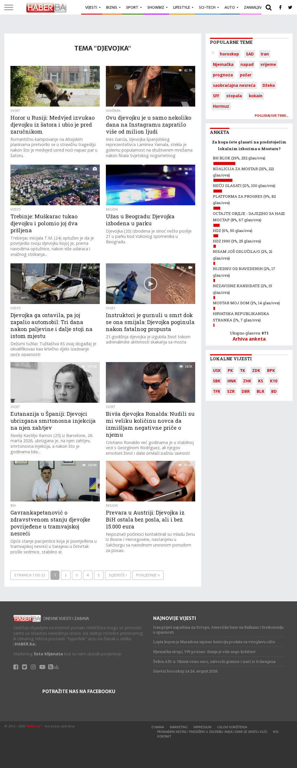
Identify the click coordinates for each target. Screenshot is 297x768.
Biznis (111, 7)
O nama (157, 727)
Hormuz (221, 106)
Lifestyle (181, 7)
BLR (260, 391)
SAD (250, 54)
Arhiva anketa (249, 339)
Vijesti (91, 7)
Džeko (268, 85)
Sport (132, 7)
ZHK (247, 381)
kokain (255, 95)
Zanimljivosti (257, 7)
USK (217, 370)
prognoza (223, 75)
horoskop (229, 54)
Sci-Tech (207, 7)
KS (260, 381)
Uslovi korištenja (232, 727)
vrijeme (268, 64)
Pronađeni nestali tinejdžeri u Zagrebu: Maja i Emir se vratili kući (212, 731)
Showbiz (155, 7)
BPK (271, 370)
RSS (275, 731)
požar (245, 75)
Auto (229, 7)
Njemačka (223, 64)
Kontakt (164, 736)
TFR (216, 391)
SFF (216, 95)
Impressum (202, 727)
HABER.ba (25, 644)
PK (230, 370)
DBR (246, 391)
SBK (216, 381)
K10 (273, 381)
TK (242, 370)
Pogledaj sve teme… (271, 115)
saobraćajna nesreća (234, 85)
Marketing (179, 727)
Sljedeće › (118, 575)
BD (274, 391)
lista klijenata (48, 654)
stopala (234, 95)
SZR (231, 391)
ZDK (256, 370)
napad (246, 64)
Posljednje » (148, 575)
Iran (265, 54)
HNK (231, 381)
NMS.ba (33, 726)
